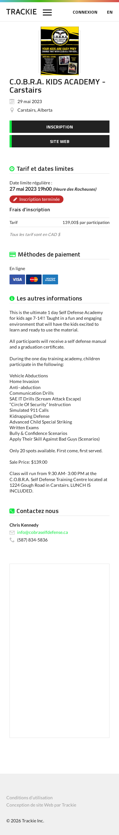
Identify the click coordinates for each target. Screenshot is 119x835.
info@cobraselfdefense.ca (42, 532)
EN (110, 12)
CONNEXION (85, 12)
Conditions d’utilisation (29, 797)
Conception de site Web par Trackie (41, 804)
